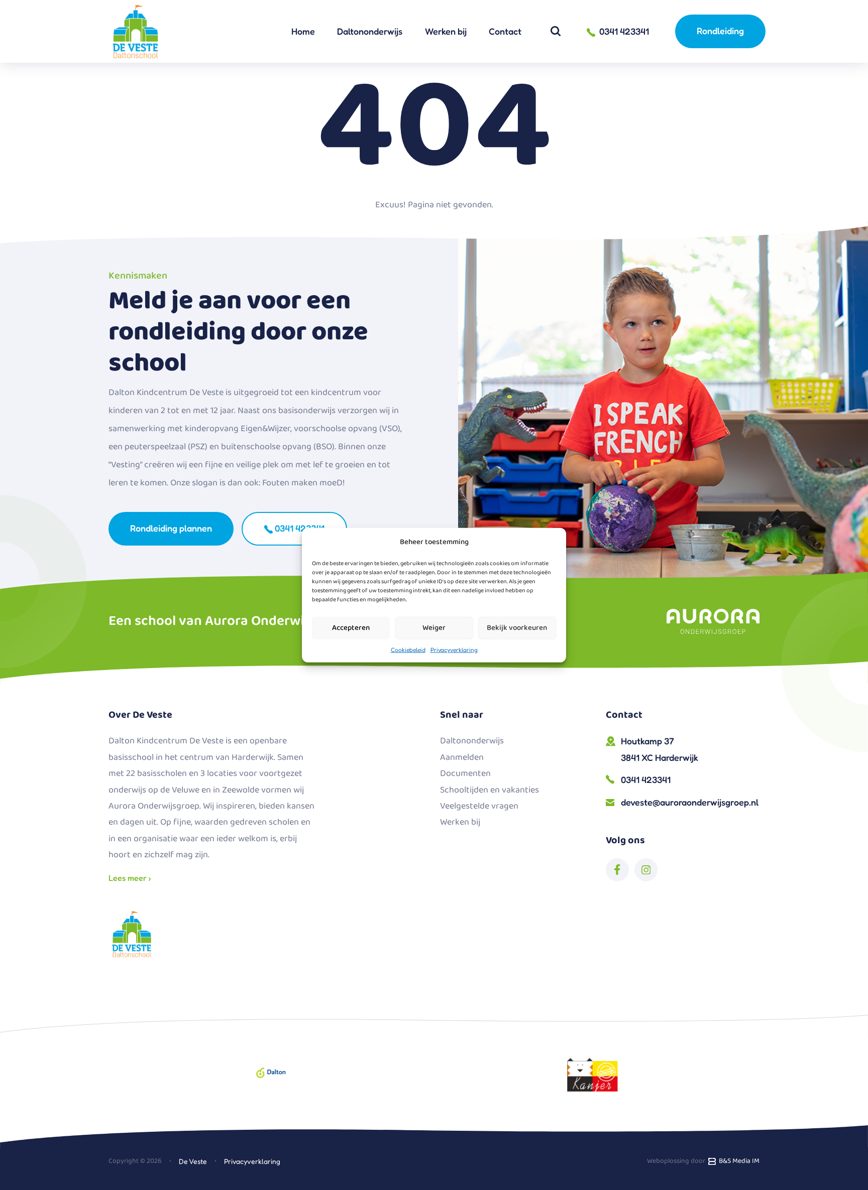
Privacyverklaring (454, 649)
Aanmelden (462, 757)
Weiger (434, 628)
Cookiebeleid (408, 649)
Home (303, 31)
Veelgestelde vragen (479, 806)
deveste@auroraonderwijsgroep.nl (689, 802)
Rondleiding (720, 30)
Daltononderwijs (369, 31)
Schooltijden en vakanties (489, 790)
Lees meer (128, 878)
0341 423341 (298, 528)
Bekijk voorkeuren (517, 628)
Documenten (465, 773)
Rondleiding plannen (171, 528)
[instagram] (646, 869)
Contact (505, 31)
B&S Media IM (737, 1160)
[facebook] (617, 869)
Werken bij (446, 31)
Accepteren (351, 628)
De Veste (193, 1161)
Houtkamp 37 (659, 748)
